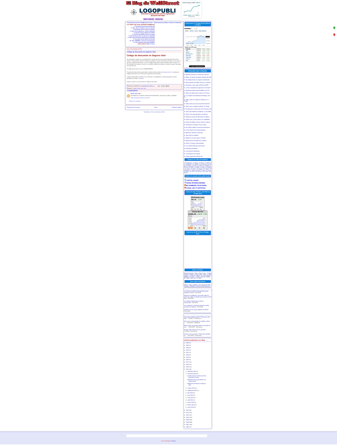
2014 (187, 369)
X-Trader (199, 278)
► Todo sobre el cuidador (191, 135)
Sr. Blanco (195, 163)
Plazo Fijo (193, 278)
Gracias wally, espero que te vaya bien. (195, 329)
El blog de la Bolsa (195, 275)
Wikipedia (192, 286)
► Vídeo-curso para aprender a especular (196, 114)
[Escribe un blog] (163, 86)
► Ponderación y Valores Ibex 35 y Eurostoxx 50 (197, 109)
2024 (187, 345)
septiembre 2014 (192, 390)
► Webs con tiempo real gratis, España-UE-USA (197, 77)
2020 (187, 355)
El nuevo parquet (205, 275)
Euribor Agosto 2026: (191, 2)
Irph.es (186, 284)
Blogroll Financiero (189, 273)
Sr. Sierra (203, 170)
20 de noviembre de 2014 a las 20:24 (140, 97)
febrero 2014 (191, 405)
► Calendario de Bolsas (191, 148)
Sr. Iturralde (208, 167)
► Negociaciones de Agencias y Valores (195, 140)
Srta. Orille (205, 171)
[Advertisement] (168, 35)
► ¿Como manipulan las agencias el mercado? (197, 87)
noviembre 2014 (191, 373)
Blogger (174, 441)
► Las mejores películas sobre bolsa (194, 145)
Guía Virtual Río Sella (204, 284)
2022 (187, 350)
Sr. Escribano (191, 166)
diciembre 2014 (191, 371)
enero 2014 (190, 407)
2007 (187, 424)
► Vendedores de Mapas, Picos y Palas (195, 124)
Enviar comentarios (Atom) (158, 112)
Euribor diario (187, 15)
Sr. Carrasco (203, 164)
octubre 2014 (191, 388)
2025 (187, 343)
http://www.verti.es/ (166, 72)
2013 (187, 410)
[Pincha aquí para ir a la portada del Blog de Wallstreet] (148, 19)
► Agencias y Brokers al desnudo (193, 132)
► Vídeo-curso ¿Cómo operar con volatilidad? (197, 119)
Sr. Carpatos (196, 164)
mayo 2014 (190, 397)
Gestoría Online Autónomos (203, 286)
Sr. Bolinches (208, 163)
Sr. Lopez (187, 169)
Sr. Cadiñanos (188, 164)
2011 (187, 415)
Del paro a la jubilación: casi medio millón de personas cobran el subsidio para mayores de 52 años (197, 297)
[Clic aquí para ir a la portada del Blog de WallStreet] (153, 6)
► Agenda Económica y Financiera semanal (196, 74)
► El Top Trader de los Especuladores (194, 130)
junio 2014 (190, 395)
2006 (187, 427)
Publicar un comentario (135, 101)
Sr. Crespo (199, 165)
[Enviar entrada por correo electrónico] (158, 86)
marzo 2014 (190, 402)
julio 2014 (190, 392)
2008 (187, 422)
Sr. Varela (186, 171)
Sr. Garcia (191, 167)
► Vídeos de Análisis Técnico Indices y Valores (197, 122)
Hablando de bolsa (189, 277)
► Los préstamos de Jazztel (192, 153)
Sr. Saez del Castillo (195, 170)
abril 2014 (190, 400)
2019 (187, 357)
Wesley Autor (134, 93)
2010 (187, 417)
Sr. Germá (197, 167)
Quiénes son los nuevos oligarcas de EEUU (196, 309)
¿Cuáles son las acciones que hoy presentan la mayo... (196, 376)
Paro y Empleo (193, 284)
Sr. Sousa (208, 170)
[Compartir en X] (165, 86)
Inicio (156, 107)
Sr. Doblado (206, 165)
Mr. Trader (186, 278)
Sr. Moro (193, 169)
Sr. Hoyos (202, 167)
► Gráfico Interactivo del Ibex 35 (193, 156)
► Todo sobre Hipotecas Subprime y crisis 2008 (197, 111)
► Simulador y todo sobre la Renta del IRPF (196, 85)
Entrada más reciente (133, 107)
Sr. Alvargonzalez (188, 163)
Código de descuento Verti (139, 88)
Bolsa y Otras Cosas (200, 273)
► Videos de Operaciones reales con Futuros (196, 93)
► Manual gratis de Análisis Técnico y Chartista (197, 82)
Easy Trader (199, 274)
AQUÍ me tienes (150, 43)
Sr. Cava (209, 164)
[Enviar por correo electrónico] (162, 86)
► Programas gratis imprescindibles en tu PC (196, 90)
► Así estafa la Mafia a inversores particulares (197, 127)
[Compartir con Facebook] (167, 86)
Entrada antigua (177, 107)
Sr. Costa (194, 165)
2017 (187, 362)
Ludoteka (186, 286)
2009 (187, 419)
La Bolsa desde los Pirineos (202, 277)
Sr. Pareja (206, 169)
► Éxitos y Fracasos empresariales (194, 143)
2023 (187, 347)
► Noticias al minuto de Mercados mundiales (196, 117)
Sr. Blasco (201, 163)
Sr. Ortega (199, 169)
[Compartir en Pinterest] (168, 86)
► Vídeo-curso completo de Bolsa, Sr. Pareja (196, 106)
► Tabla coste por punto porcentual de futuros (197, 103)
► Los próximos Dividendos (192, 151)
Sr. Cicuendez (187, 165)
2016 (187, 364)
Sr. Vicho (192, 171)
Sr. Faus (202, 166)
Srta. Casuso (198, 171)
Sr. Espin (197, 166)
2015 (187, 366)
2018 (187, 359)
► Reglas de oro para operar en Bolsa (195, 138)
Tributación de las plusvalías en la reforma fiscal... (196, 380)
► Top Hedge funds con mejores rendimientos (197, 79)
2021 (187, 352)
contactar (141, 78)
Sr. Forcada (208, 166)
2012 (187, 412)
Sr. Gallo (186, 167)
